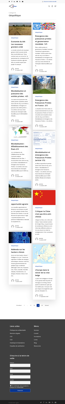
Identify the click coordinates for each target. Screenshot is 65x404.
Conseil (36, 333)
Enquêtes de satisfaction (17, 346)
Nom (11, 368)
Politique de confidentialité (18, 330)
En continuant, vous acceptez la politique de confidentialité (19, 386)
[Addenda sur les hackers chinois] (20, 258)
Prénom (12, 362)
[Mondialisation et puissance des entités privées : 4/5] (20, 100)
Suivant (47, 305)
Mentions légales (15, 333)
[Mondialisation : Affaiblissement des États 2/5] (20, 153)
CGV (11, 336)
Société (12, 380)
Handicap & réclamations (17, 343)
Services (36, 330)
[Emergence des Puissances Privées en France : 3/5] (44, 103)
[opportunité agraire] (20, 205)
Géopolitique (14, 38)
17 (30, 305)
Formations (37, 336)
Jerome (17, 68)
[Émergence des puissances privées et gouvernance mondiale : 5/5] (44, 48)
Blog (35, 343)
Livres (35, 340)
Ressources (37, 346)
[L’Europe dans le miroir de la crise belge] (44, 272)
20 (42, 305)
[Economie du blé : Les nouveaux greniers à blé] (20, 48)
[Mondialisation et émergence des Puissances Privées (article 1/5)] (44, 160)
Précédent (19, 305)
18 (34, 305)
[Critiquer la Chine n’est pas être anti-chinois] (44, 216)
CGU (11, 340)
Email (11, 374)
